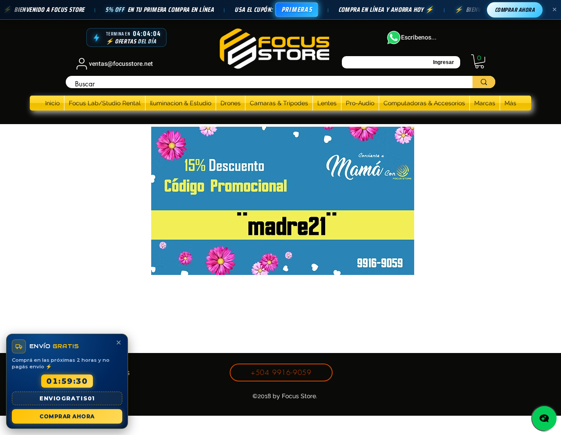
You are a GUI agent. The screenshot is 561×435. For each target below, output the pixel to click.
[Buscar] (483, 82)
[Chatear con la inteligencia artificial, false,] (544, 418)
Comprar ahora (515, 9)
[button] (479, 61)
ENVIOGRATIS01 (67, 398)
